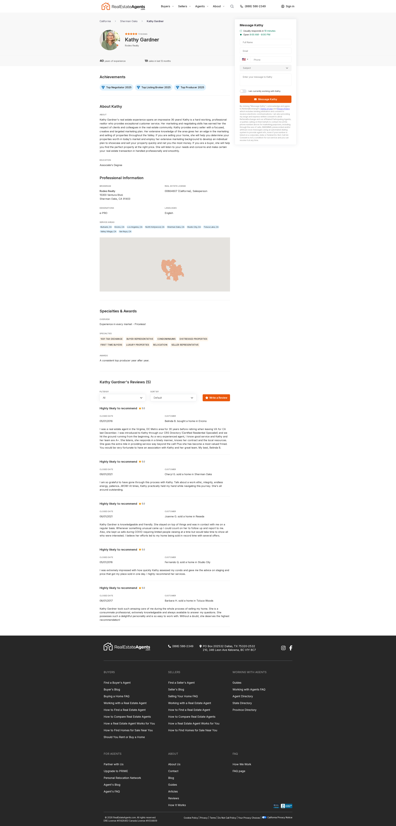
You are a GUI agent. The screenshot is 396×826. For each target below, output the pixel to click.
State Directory (242, 703)
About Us (174, 764)
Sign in (290, 6)
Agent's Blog (112, 784)
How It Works (177, 805)
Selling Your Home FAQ (183, 696)
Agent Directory (242, 696)
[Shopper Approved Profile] (276, 806)
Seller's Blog (176, 689)
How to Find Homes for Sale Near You (128, 730)
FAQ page (238, 771)
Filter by (104, 391)
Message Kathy (267, 99)
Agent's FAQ (112, 791)
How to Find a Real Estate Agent (125, 709)
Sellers (182, 6)
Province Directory (244, 709)
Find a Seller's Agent (181, 682)
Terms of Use (266, 109)
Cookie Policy (191, 817)
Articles (173, 791)
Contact (173, 771)
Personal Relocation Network (122, 777)
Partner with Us (113, 764)
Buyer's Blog (112, 689)
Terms (213, 817)
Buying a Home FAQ (116, 696)
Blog (171, 777)
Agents (200, 6)
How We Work (241, 764)
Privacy (204, 817)
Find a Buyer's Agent (117, 682)
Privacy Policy (283, 109)
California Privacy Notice (279, 817)
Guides (236, 682)
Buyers (165, 6)
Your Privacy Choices (249, 817)
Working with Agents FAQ (248, 689)
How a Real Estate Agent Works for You (129, 723)
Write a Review (218, 397)
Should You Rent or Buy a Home (124, 737)
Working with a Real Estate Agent (125, 703)
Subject (247, 68)
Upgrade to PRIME (116, 771)
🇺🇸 (244, 59)
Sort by (154, 391)
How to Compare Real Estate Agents (127, 716)
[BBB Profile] (286, 806)
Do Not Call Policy (227, 817)
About (217, 6)
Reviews (173, 798)
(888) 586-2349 (255, 6)
